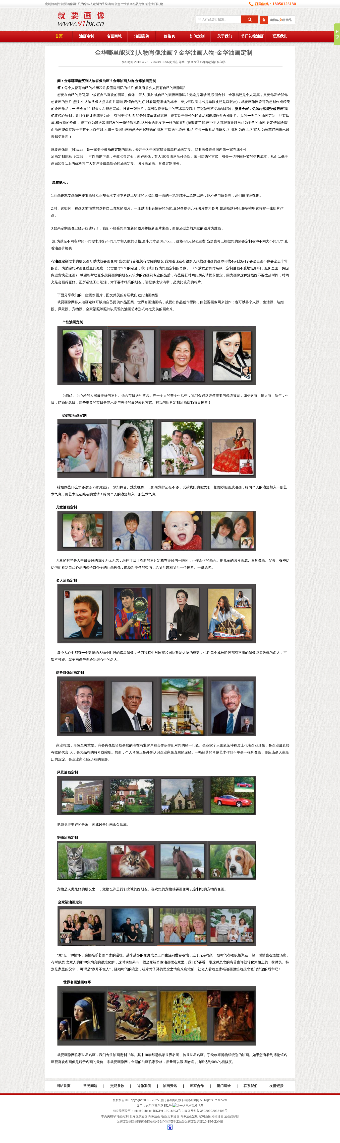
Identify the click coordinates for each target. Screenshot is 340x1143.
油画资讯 (193, 62)
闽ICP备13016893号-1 (168, 1111)
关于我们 (224, 36)
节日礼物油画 (252, 36)
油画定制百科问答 (214, 62)
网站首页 (63, 1086)
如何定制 (197, 36)
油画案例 (141, 36)
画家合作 (197, 1086)
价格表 (169, 36)
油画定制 (86, 36)
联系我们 (280, 36)
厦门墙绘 (224, 1086)
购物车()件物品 (281, 20)
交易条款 (117, 1086)
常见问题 (90, 1086)
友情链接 (276, 1086)
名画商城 (114, 36)
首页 (59, 36)
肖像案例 (144, 1086)
